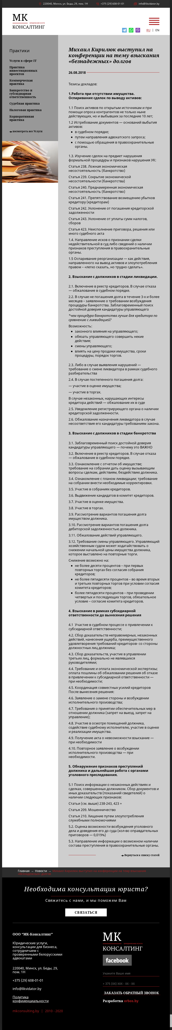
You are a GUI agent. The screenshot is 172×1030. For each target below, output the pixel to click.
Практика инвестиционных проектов (23, 71)
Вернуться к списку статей (141, 855)
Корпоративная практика (21, 118)
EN (157, 30)
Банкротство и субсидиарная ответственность (22, 94)
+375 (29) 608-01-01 (112, 3)
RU (148, 30)
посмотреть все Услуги (27, 131)
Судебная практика (24, 103)
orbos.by (131, 1001)
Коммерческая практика (21, 82)
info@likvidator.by (149, 3)
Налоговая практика (25, 110)
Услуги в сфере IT (22, 60)
